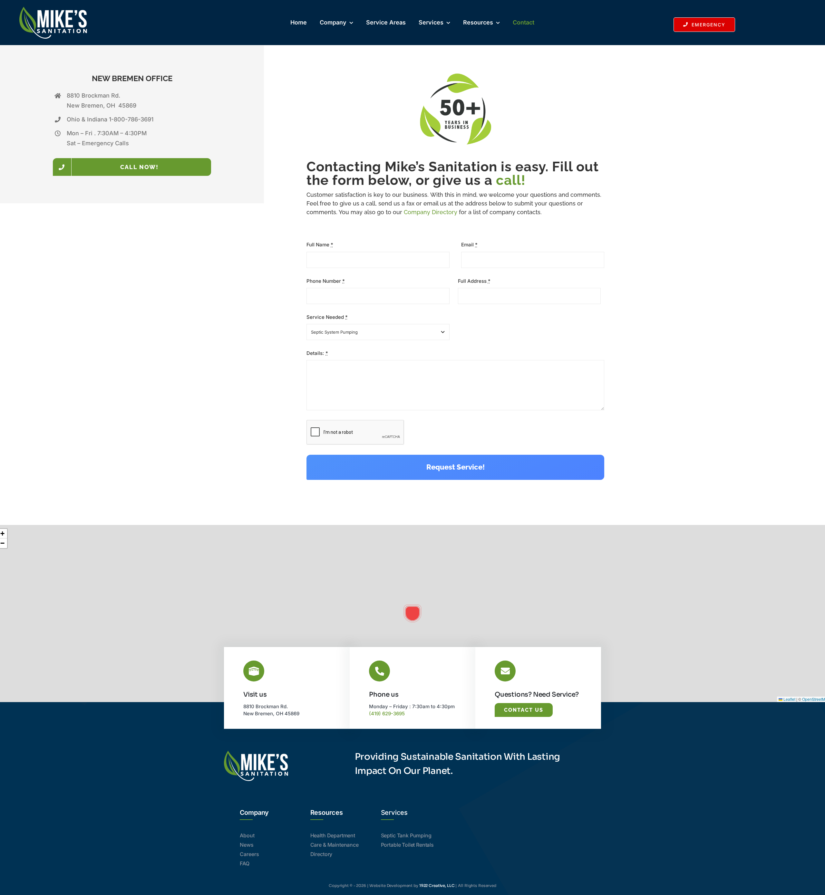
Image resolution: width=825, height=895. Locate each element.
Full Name (319, 245)
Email (469, 245)
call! (511, 180)
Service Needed (327, 317)
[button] (412, 613)
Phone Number (325, 281)
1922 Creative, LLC (437, 885)
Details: (317, 353)
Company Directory (430, 212)
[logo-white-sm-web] (53, 9)
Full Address (474, 281)
